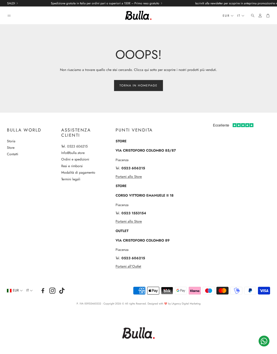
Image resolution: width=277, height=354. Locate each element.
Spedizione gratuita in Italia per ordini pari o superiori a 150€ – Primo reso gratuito (105, 3)
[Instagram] (52, 291)
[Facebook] (43, 291)
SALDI (11, 3)
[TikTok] (62, 291)
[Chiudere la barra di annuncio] (272, 3)
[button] (9, 15)
